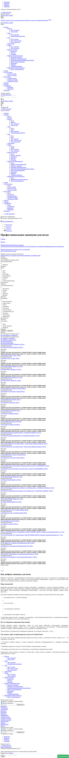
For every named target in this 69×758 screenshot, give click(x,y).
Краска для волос (12, 49)
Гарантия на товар (12, 81)
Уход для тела (15, 39)
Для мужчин (11, 43)
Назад (9, 116)
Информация (4, 715)
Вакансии (3, 711)
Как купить (7, 76)
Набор (9, 45)
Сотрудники (4, 709)
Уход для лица (15, 34)
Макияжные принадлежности (16, 67)
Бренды (6, 83)
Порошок (13, 54)
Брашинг (13, 64)
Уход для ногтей (15, 42)
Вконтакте (7, 2)
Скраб (38, 255)
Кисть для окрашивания (18, 61)
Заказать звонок (5, 110)
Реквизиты (10, 89)
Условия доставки (12, 79)
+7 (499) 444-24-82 (6, 12)
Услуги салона (8, 72)
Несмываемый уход (27, 255)
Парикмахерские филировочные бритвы (22, 60)
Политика (10, 87)
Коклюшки (14, 63)
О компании (7, 86)
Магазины (4, 712)
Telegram (6, 5)
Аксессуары (14, 31)
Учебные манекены (16, 66)
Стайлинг (19, 255)
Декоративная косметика (18, 36)
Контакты (7, 90)
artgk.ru (11, 753)
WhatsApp (7, 6)
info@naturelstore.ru (7, 221)
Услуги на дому (11, 73)
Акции (6, 70)
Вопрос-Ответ (5, 721)
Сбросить (10, 330)
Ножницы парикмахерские (18, 58)
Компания (3, 706)
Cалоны (6, 84)
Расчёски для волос (16, 57)
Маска (35, 255)
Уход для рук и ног (16, 40)
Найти (2, 756)
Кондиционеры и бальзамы (8, 255)
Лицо (9, 33)
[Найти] (1, 98)
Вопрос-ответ (4, 724)
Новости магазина (7, 703)
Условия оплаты (12, 78)
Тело (9, 37)
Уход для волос (15, 30)
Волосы (10, 28)
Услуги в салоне (12, 75)
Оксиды (13, 52)
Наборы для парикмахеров (15, 55)
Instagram (6, 3)
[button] (63, 756)
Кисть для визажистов (17, 69)
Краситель (14, 51)
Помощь (3, 723)
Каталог (6, 27)
